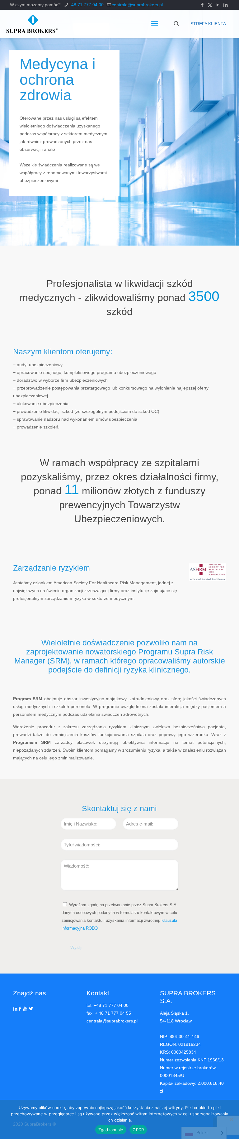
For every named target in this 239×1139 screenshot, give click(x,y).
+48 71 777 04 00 (86, 4)
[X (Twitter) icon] (210, 4)
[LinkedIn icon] (225, 4)
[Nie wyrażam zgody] (231, 1119)
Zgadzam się (111, 1129)
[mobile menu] (154, 23)
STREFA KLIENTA (208, 23)
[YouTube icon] (217, 4)
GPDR (138, 1129)
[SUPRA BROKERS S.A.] (32, 24)
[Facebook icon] (202, 4)
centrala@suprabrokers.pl (137, 4)
